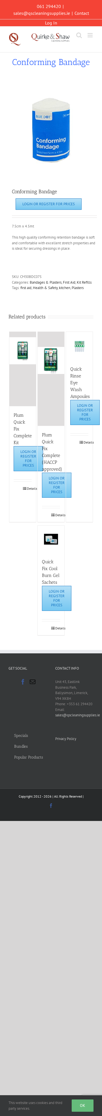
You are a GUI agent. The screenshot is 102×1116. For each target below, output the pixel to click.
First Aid (69, 282)
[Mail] (32, 682)
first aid (25, 287)
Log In (51, 23)
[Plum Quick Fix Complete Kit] (22, 369)
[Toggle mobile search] (79, 35)
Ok (82, 1105)
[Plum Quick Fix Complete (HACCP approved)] (51, 379)
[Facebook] (23, 682)
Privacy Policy (65, 738)
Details (29, 488)
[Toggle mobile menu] (91, 35)
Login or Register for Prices (48, 204)
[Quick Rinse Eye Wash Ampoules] (79, 346)
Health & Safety (45, 287)
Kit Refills (84, 282)
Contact (82, 13)
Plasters (78, 287)
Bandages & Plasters (45, 282)
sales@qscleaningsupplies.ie (41, 13)
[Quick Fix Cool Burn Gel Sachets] (51, 539)
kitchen (64, 287)
